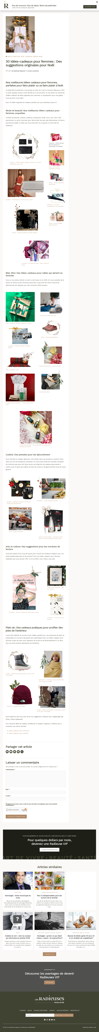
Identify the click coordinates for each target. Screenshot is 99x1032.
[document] (49, 516)
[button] (97, 2)
